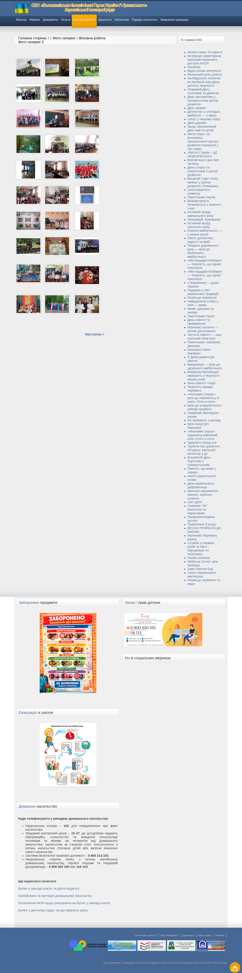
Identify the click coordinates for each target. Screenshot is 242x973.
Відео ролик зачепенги (204, 71)
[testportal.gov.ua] (151, 950)
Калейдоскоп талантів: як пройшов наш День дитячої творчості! (204, 81)
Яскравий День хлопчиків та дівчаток (203, 91)
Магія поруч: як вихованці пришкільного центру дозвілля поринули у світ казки (202, 141)
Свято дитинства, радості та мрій (200, 240)
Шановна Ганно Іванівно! (199, 351)
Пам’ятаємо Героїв (201, 197)
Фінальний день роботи (204, 74)
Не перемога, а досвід (204, 420)
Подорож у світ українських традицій (202, 292)
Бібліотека (122, 19)
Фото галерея (64, 38)
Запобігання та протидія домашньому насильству (55, 896)
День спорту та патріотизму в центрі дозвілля (202, 171)
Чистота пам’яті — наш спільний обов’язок (204, 336)
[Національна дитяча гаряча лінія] (163, 644)
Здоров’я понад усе (202, 442)
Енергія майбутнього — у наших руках (204, 232)
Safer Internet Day (200, 569)
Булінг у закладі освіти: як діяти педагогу (48, 888)
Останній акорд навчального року (200, 214)
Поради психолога (144, 19)
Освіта (65, 19)
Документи (50, 19)
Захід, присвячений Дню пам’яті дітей (201, 128)
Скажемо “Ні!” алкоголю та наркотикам (197, 509)
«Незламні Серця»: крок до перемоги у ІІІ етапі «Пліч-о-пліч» (203, 397)
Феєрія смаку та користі (204, 52)
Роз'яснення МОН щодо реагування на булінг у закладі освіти (64, 903)
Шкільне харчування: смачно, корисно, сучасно (203, 494)
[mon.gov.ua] (122, 950)
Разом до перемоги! (202, 297)
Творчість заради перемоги (200, 388)
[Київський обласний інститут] (211, 950)
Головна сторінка (32, 38)
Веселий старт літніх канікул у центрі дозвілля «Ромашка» (202, 182)
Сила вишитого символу (198, 191)
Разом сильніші (198, 558)
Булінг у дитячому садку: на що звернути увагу (53, 910)
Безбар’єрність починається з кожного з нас (204, 204)
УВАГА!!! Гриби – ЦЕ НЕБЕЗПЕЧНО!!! (202, 154)
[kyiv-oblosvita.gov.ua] (181, 950)
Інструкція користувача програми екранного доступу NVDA (204, 59)
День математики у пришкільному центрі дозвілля (202, 100)
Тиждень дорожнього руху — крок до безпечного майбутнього (203, 251)
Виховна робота (84, 19)
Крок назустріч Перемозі (198, 425)
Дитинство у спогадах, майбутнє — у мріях (204, 113)
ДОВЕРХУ (235, 970)
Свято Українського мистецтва (201, 574)
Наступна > (95, 334)
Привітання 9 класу (201, 524)
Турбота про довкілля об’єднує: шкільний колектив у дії (203, 450)
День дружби (197, 123)
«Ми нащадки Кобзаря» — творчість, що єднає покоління (204, 264)
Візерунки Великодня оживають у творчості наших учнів (203, 375)
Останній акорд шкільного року (198, 225)
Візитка (21, 19)
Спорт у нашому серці (203, 119)
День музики (196, 108)
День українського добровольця (200, 485)
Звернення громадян (174, 19)
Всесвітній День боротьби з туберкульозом (199, 461)
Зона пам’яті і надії (201, 383)
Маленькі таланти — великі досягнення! (202, 329)
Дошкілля (105, 19)
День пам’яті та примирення (198, 321)
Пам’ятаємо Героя (200, 316)
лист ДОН (194, 502)
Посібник (194, 67)
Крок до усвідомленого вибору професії (204, 407)
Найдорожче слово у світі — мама (202, 303)
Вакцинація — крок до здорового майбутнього (204, 366)
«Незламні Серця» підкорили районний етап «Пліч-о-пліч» (202, 435)
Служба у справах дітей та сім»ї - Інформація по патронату (200, 548)
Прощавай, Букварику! (204, 219)
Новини (34, 19)
